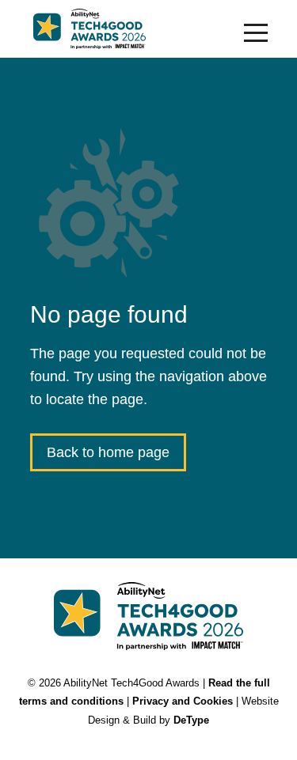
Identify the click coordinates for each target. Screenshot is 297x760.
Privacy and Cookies (182, 701)
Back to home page (108, 452)
